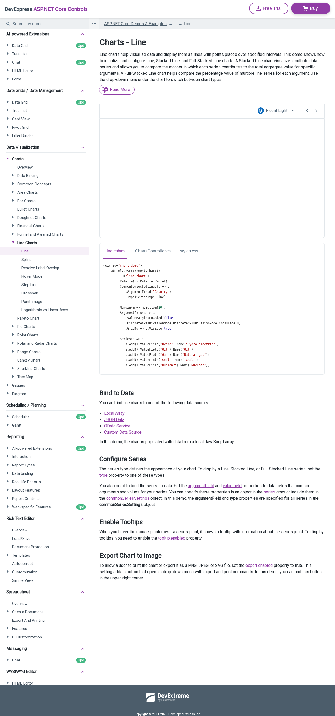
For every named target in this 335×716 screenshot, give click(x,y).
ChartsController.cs (153, 251)
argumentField (201, 485)
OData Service (117, 425)
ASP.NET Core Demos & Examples (135, 23)
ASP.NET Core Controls (46, 9)
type (103, 475)
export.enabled (259, 565)
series (269, 491)
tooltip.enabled (171, 538)
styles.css (189, 251)
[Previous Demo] (307, 110)
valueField (232, 485)
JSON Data (114, 419)
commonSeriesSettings (127, 498)
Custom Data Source (123, 432)
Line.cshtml (115, 251)
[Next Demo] (316, 110)
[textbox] (47, 23)
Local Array (114, 413)
